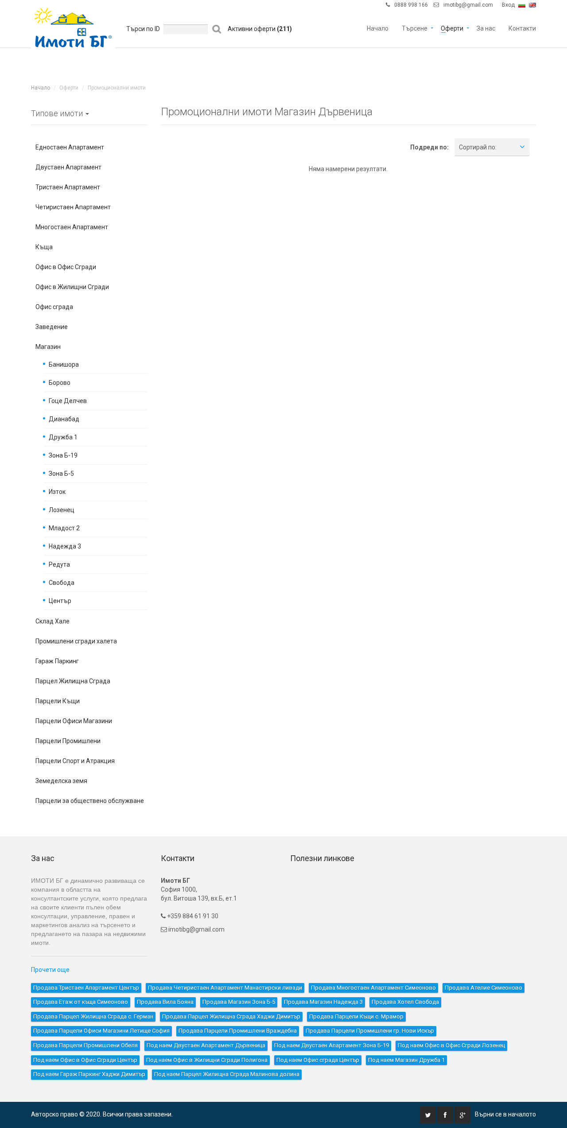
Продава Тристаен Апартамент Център (86, 987)
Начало (377, 28)
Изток (57, 491)
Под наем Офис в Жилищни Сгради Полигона (207, 1060)
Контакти (522, 28)
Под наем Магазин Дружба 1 (406, 1060)
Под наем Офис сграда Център (317, 1060)
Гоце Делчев (68, 400)
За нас (486, 28)
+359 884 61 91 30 (192, 916)
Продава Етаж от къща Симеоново (80, 1002)
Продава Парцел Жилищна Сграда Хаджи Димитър (231, 1016)
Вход (508, 5)
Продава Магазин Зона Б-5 (238, 1002)
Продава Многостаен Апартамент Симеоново (373, 987)
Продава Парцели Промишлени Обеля (85, 1045)
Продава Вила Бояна (165, 1002)
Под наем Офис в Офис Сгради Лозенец (451, 1045)
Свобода (61, 582)
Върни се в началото (505, 1114)
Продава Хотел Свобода (405, 1002)
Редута (59, 564)
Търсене (414, 28)
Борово (59, 382)
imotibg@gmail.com (468, 5)
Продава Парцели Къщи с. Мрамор (356, 1016)
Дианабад (64, 419)
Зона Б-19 (63, 455)
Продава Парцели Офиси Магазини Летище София (101, 1030)
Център (60, 600)
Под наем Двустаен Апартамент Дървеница (206, 1045)
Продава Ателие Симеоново (483, 987)
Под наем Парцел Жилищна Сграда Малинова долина (226, 1074)
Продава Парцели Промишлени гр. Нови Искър (370, 1030)
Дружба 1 (63, 437)
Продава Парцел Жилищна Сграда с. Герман (93, 1016)
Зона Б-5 (61, 473)
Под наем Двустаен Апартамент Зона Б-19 (331, 1045)
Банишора (64, 364)
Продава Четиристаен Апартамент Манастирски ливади (225, 987)
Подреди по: (429, 147)
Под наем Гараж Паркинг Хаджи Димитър (89, 1074)
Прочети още (50, 969)
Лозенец (61, 509)
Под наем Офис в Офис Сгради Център (85, 1060)
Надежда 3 (65, 546)
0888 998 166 (411, 5)
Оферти (452, 28)
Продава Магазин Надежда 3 (323, 1002)
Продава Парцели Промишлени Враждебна (238, 1030)
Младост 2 (64, 528)
